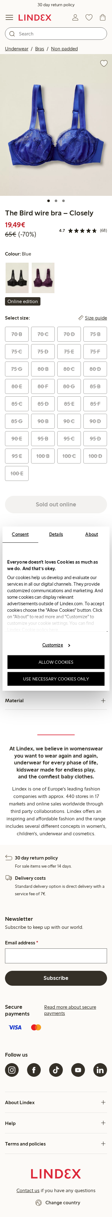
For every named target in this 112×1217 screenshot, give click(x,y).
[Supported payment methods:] (56, 1028)
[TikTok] (56, 1070)
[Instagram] (12, 1070)
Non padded (64, 49)
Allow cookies (56, 662)
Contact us (28, 1190)
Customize (52, 645)
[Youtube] (78, 1070)
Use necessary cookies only (56, 678)
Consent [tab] (20, 534)
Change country (62, 1202)
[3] (63, 201)
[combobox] (56, 33)
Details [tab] (56, 534)
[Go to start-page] (35, 17)
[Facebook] (34, 1070)
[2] (56, 201)
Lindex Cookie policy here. (33, 629)
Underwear (16, 49)
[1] (48, 201)
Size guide (96, 318)
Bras (39, 49)
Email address (21, 943)
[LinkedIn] (100, 1070)
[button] (56, 125)
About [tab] (91, 534)
